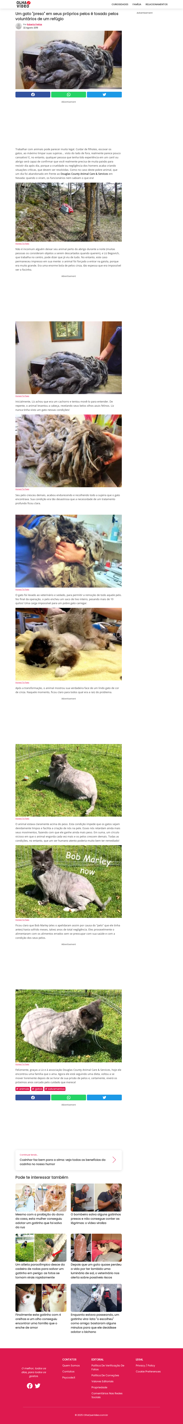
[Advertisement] (69, 123)
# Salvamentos (55, 1089)
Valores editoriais (103, 1381)
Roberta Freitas (34, 24)
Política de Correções (105, 1375)
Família (137, 4)
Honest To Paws (22, 243)
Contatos (68, 1371)
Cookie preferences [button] (148, 1371)
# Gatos (37, 1089)
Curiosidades (120, 4)
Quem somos (71, 1365)
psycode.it (68, 1377)
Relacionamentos (157, 4)
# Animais (22, 1089)
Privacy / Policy (145, 1365)
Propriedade (99, 1387)
